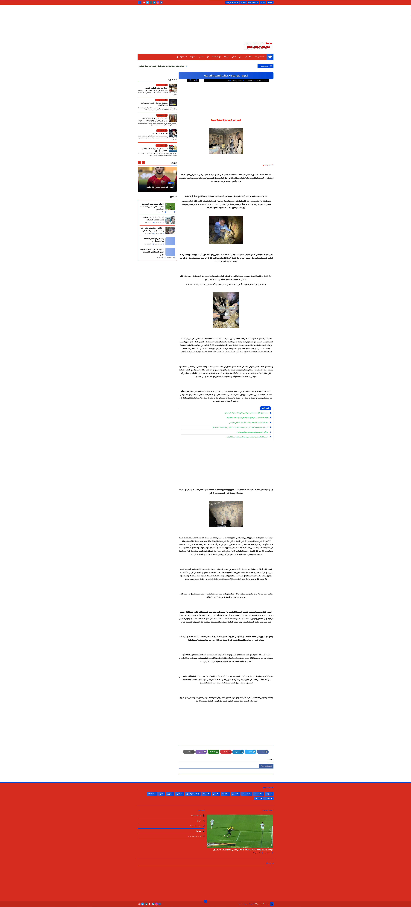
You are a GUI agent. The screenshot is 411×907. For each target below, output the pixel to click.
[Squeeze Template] (271, 904)
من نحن (263, 2)
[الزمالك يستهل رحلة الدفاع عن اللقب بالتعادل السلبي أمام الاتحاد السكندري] (170, 206)
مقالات (227, 81)
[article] (157, 179)
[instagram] (157, 2)
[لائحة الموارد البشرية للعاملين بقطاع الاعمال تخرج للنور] (173, 148)
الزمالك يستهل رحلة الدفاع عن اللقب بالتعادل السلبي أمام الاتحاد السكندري (232, 66)
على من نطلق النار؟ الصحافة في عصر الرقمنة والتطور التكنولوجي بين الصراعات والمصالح (240, 427)
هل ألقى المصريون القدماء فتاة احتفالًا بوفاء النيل (252, 432)
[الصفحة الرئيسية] (270, 57)
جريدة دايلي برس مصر (246, 904)
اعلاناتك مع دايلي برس (232, 2)
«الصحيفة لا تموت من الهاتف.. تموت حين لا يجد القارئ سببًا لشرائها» (247, 437)
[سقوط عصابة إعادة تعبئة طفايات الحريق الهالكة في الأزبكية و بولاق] (170, 252)
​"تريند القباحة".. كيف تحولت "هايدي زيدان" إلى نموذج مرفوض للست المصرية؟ (153, 119)
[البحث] (139, 2)
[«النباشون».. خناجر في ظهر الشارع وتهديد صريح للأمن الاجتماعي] (170, 230)
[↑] (205, 901)
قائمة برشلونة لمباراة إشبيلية (162, 187)
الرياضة (226, 56)
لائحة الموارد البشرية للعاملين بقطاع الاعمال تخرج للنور (155, 149)
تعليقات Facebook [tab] (266, 766)
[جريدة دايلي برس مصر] (257, 45)
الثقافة (224, 793)
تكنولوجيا (193, 56)
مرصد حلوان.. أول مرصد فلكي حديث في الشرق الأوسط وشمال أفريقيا (246, 412)
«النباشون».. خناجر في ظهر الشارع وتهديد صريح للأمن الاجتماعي (141, 66)
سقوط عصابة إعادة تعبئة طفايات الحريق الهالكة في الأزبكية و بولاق (152, 252)
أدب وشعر (246, 793)
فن (208, 56)
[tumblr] (150, 2)
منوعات (257, 798)
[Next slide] (139, 162)
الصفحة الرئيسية (237, 81)
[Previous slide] (143, 162)
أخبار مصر (249, 56)
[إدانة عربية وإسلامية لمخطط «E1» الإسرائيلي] (170, 241)
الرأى (214, 793)
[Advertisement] (205, 25)
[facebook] (161, 2)
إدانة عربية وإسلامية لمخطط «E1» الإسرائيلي (154, 240)
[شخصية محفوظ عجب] (173, 133)
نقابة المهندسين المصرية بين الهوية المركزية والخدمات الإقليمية (247, 417)
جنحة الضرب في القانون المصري (156, 87)
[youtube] (144, 2)
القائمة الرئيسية (260, 56)
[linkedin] (154, 2)
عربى (240, 56)
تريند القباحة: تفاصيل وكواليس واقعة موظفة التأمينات (185, 66)
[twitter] (147, 2)
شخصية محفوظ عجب (160, 133)
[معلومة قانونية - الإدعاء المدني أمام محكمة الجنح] (173, 102)
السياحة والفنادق (181, 56)
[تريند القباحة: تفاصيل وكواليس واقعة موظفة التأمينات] (170, 220)
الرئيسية (270, 2)
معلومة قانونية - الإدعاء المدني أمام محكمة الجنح (154, 104)
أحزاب (268, 793)
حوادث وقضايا (216, 56)
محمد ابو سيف (267, 853)
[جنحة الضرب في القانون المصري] (173, 88)
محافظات (151, 793)
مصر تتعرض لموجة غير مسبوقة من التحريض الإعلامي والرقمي (248, 422)
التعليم (202, 56)
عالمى (234, 56)
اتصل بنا (243, 2)
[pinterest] (149, 904)
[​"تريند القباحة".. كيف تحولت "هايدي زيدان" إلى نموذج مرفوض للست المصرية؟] (173, 118)
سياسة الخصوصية (253, 2)
